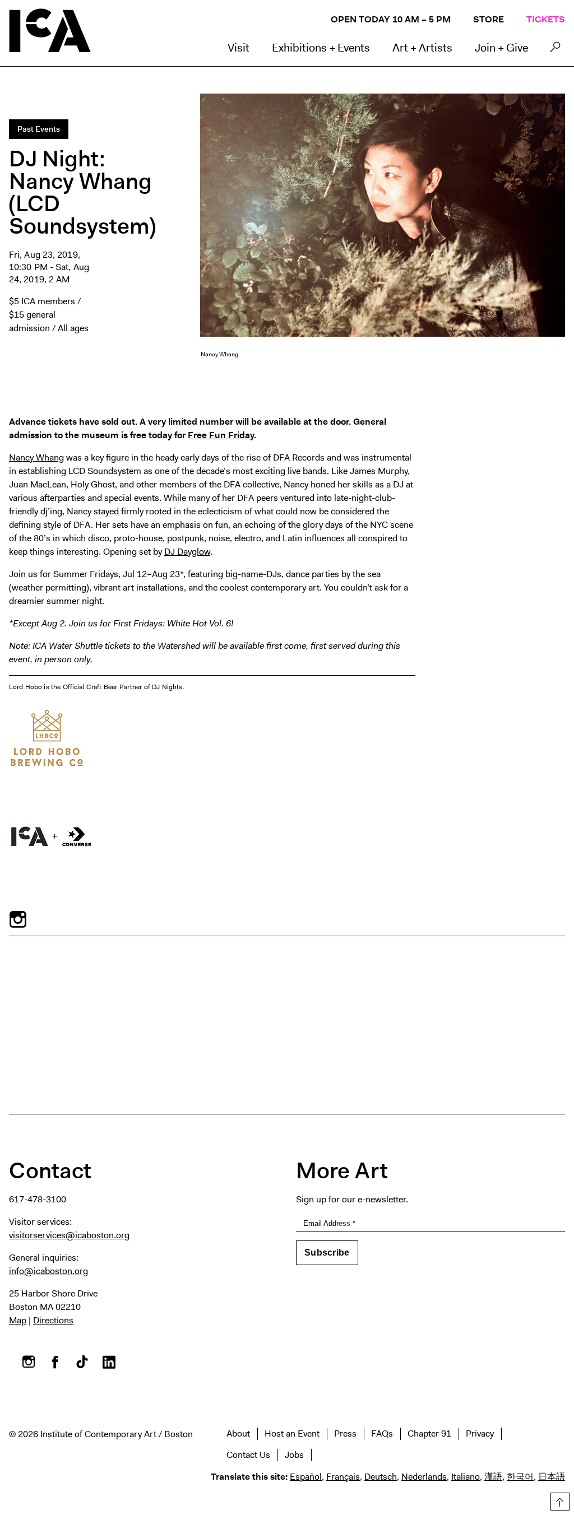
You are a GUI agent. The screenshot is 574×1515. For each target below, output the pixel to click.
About (238, 1433)
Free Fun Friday (221, 435)
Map (17, 1320)
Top (558, 1499)
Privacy (480, 1433)
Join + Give (501, 47)
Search (555, 49)
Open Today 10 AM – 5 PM (391, 19)
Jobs (294, 1455)
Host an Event (292, 1433)
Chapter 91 (429, 1433)
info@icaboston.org (48, 1271)
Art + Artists (422, 47)
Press (345, 1433)
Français (343, 1477)
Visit (238, 47)
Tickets (545, 19)
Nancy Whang (36, 457)
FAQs (382, 1433)
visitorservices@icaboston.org (69, 1235)
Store (488, 19)
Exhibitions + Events (321, 47)
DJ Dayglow (187, 551)
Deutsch (380, 1477)
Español (306, 1477)
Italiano (465, 1477)
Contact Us (248, 1455)
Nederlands (424, 1477)
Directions (53, 1320)
